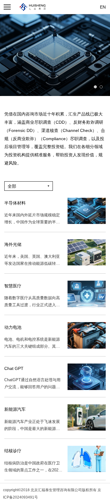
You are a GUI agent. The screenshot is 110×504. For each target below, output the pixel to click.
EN (103, 7)
